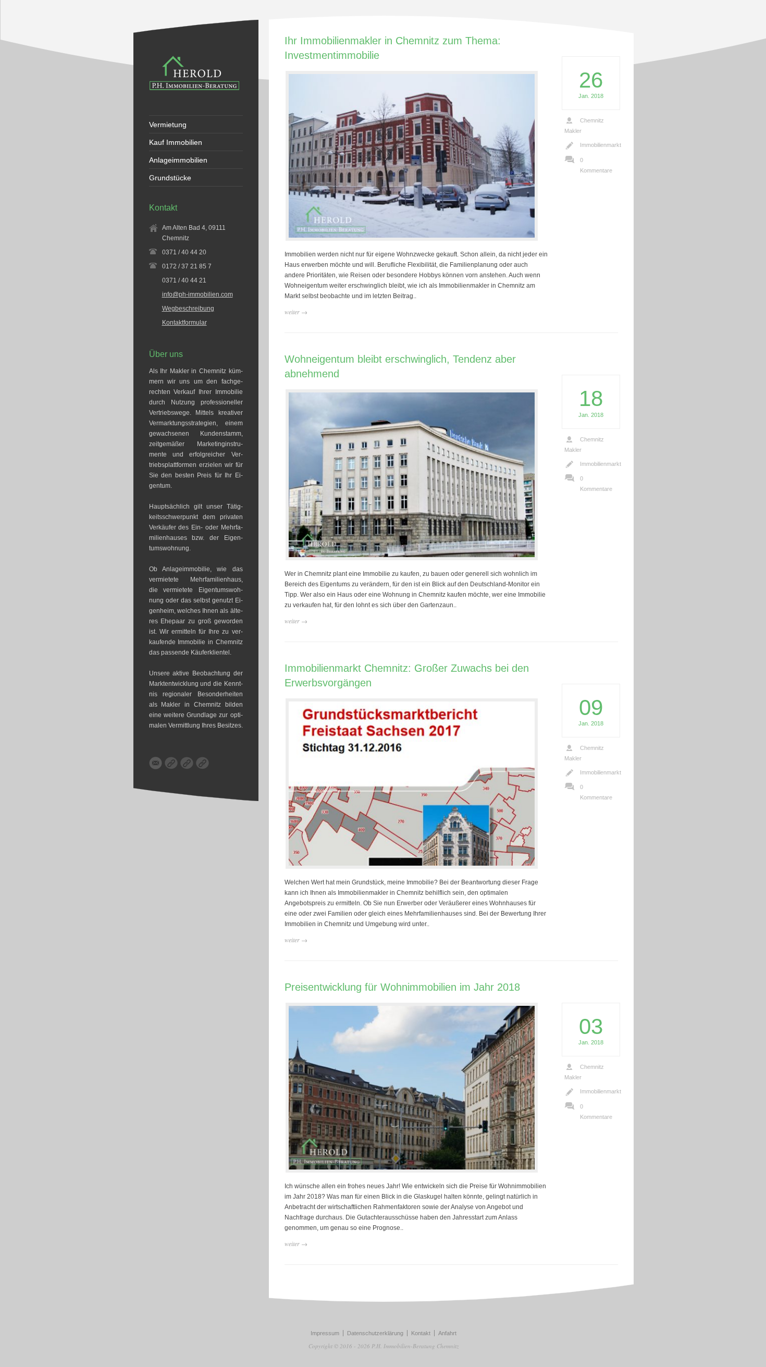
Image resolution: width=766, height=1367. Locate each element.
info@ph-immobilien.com (197, 294)
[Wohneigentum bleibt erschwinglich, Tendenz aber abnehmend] (412, 474)
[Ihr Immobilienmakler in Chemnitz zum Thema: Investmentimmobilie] (412, 156)
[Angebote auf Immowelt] (171, 763)
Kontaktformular (184, 322)
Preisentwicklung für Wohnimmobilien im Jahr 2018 (402, 987)
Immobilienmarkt (600, 145)
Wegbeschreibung (188, 308)
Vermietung (168, 124)
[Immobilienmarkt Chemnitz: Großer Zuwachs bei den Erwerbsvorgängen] (412, 783)
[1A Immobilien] (186, 763)
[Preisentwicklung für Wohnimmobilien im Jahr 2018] (412, 1087)
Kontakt (420, 1333)
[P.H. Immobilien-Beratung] (194, 89)
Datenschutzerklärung (375, 1333)
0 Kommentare (596, 165)
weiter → (296, 311)
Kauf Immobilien (175, 142)
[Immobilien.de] (202, 763)
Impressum (325, 1333)
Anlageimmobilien (178, 160)
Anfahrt (447, 1333)
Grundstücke (170, 177)
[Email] (155, 763)
